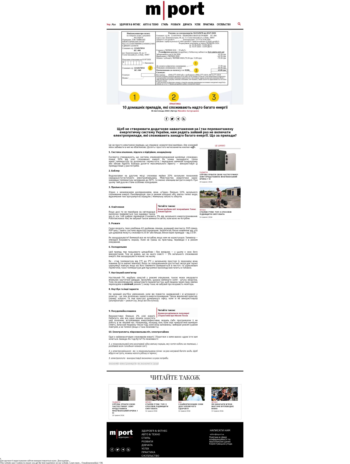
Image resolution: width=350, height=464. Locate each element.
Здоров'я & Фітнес (129, 24)
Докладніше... (63, 460)
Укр (108, 24)
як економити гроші (148, 363)
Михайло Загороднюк (188, 111)
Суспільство (224, 24)
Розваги (175, 24)
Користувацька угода (220, 443)
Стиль (164, 24)
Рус (114, 24)
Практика (208, 24)
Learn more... (75, 463)
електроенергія (128, 363)
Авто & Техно (150, 24)
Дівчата (187, 24)
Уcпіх (197, 24)
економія (113, 363)
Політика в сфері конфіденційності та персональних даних (220, 439)
